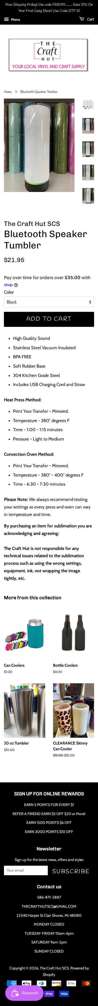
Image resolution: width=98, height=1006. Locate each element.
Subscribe (71, 871)
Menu (15, 19)
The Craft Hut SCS (54, 968)
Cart (90, 19)
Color (9, 292)
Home (8, 92)
